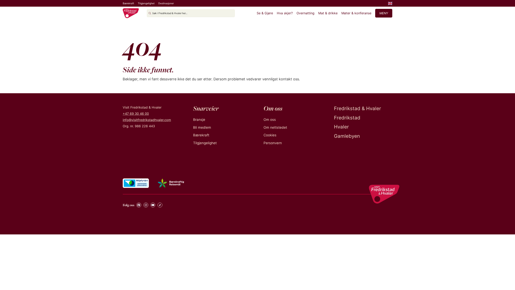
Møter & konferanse (356, 13)
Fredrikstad (347, 118)
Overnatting (305, 13)
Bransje (199, 120)
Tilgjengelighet (146, 3)
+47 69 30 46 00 (136, 114)
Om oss (270, 120)
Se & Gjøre (265, 13)
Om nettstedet (275, 127)
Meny (383, 13)
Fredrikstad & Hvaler (357, 108)
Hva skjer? (285, 13)
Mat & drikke (328, 13)
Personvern (273, 143)
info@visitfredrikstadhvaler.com (147, 120)
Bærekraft (128, 3)
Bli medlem (202, 127)
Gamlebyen (347, 136)
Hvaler (341, 127)
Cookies (270, 135)
